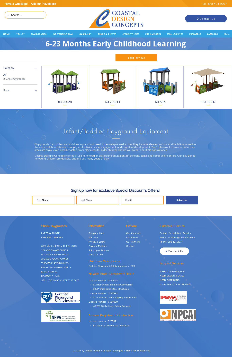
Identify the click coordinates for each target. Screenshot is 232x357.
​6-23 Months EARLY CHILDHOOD (59, 246)
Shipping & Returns (98, 250)
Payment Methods (97, 246)
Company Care (96, 233)
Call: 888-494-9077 (214, 3)
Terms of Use (95, 254)
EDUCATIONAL (49, 271)
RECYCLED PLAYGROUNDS (56, 267)
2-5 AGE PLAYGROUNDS (54, 250)
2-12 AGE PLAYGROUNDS (55, 258)
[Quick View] (65, 81)
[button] (20, 34)
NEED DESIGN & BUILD (172, 275)
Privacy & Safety (96, 241)
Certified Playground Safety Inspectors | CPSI (111, 266)
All (4, 74)
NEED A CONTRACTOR (172, 271)
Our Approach (133, 233)
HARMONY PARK (50, 275)
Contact (130, 246)
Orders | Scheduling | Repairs (175, 233)
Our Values (132, 237)
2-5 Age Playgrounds (14, 78)
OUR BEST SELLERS (52, 237)
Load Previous (136, 57)
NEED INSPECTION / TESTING (175, 284)
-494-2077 (177, 241)
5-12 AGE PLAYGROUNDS (55, 254)
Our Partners (133, 241)
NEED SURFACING (170, 280)
